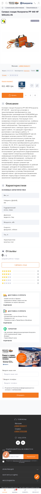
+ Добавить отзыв (20, 265)
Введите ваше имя (9, 370)
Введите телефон (9, 379)
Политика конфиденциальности (23, 388)
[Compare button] (37, 86)
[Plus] (35, 95)
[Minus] (25, 95)
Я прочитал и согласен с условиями (21, 461)
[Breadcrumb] (2, 7)
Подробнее (7, 305)
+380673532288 (20, 431)
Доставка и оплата (17, 295)
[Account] (39, 3)
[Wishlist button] (32, 86)
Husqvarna (27, 70)
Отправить (20, 395)
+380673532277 (24, 66)
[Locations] (35, 3)
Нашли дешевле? (7, 81)
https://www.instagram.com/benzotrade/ (23, 443)
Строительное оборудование (14, 7)
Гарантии (12, 329)
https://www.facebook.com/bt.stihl (18, 443)
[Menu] (3, 3)
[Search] (6, 3)
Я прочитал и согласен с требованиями (19, 389)
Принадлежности (31, 7)
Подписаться (31, 456)
